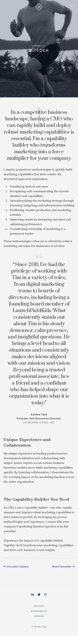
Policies (39, 606)
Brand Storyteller (62, 566)
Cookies (39, 616)
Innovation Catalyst (17, 566)
